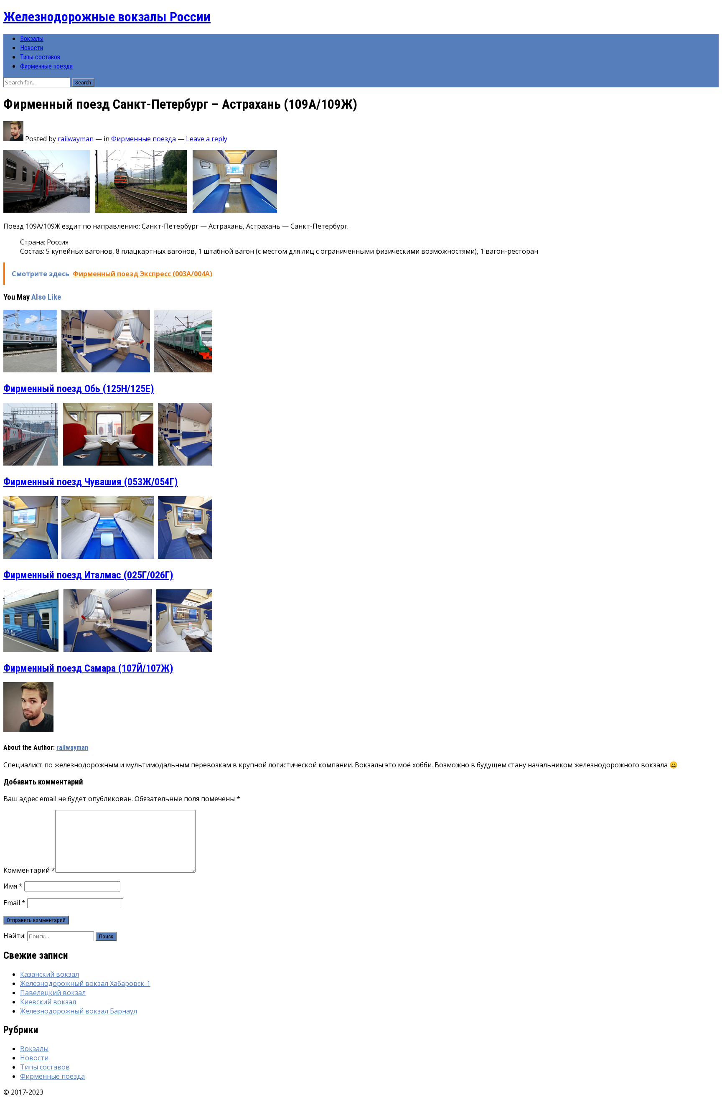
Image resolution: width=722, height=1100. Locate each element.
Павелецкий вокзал (53, 992)
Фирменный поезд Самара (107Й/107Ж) (88, 668)
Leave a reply (206, 138)
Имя (13, 886)
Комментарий (29, 870)
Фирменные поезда (46, 66)
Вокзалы (31, 39)
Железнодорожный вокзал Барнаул (78, 1011)
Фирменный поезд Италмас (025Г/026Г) (88, 575)
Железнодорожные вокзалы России (107, 17)
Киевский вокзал (48, 1001)
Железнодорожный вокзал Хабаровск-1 (85, 983)
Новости (31, 48)
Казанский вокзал (49, 974)
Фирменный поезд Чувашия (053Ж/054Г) (90, 482)
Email (14, 902)
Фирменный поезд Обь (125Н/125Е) (78, 389)
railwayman (76, 138)
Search (83, 82)
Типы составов (40, 57)
